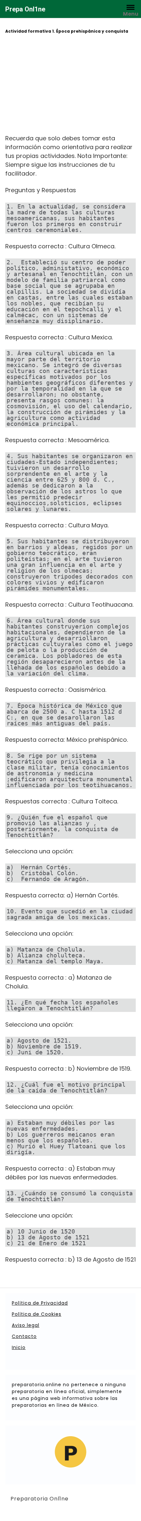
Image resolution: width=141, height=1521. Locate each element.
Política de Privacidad (40, 1303)
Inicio (19, 1347)
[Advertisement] (70, 85)
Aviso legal (25, 1325)
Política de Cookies (36, 1314)
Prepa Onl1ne (25, 9)
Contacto (24, 1336)
